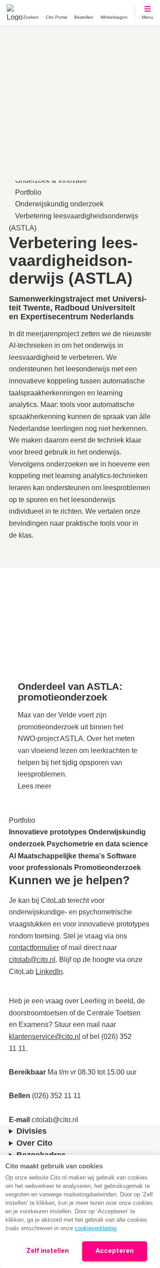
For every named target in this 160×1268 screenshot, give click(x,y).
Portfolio (28, 192)
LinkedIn (49, 971)
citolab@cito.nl (32, 959)
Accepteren (115, 1251)
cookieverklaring (95, 1228)
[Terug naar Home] (15, 12)
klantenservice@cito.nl (44, 1036)
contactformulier (34, 947)
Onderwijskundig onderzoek (59, 204)
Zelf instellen (47, 1251)
